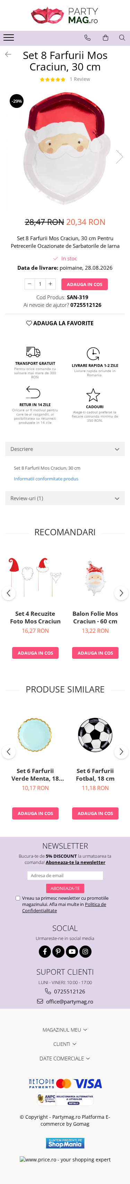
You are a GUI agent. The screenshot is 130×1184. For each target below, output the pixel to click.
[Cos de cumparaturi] (105, 38)
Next (119, 157)
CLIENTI (62, 1044)
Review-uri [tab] (26, 498)
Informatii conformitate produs (46, 479)
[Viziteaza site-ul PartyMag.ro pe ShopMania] (65, 1143)
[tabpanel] (65, 149)
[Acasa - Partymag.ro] (65, 15)
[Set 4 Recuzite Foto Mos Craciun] (35, 577)
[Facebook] (45, 952)
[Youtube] (72, 952)
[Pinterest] (58, 952)
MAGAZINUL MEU (63, 1029)
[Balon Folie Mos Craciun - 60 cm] (95, 577)
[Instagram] (85, 952)
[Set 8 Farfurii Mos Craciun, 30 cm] (65, 149)
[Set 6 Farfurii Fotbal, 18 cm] (95, 735)
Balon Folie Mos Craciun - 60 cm (95, 617)
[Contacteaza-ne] (87, 38)
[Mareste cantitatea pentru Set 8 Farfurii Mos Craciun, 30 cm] (50, 283)
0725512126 (69, 991)
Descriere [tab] (21, 448)
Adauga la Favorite (63, 323)
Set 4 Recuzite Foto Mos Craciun (35, 617)
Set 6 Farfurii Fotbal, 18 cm (95, 774)
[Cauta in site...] (122, 38)
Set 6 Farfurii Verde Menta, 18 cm (35, 774)
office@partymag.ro (69, 1001)
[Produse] (9, 39)
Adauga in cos (84, 284)
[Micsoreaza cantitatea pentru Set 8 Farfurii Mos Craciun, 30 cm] (30, 283)
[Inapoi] (5, 54)
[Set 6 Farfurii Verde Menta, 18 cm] (35, 734)
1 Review (80, 79)
